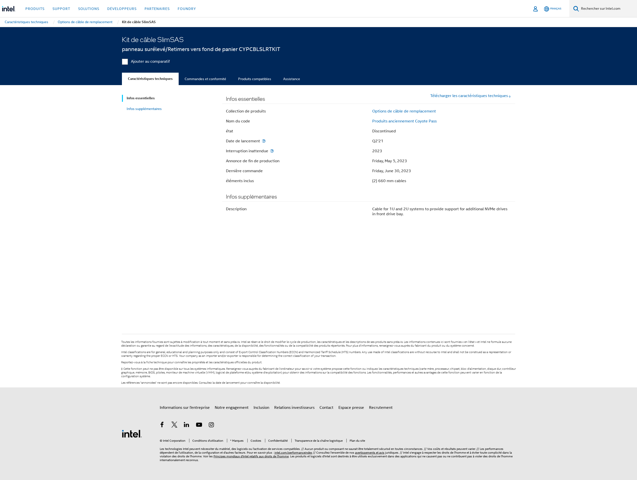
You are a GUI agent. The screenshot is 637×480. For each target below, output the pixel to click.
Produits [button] (35, 8)
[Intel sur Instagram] (211, 425)
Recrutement (381, 407)
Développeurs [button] (122, 8)
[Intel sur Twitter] (174, 425)
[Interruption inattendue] (272, 151)
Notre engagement (232, 407)
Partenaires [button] (157, 8)
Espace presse (351, 407)
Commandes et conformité (205, 79)
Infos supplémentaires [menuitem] (144, 109)
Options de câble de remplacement (404, 111)
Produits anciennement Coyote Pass (404, 121)
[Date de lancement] (263, 141)
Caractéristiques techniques (150, 78)
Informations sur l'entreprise (185, 407)
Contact (326, 407)
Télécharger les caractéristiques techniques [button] (469, 95)
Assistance (291, 79)
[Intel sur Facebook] (162, 425)
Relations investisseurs (294, 407)
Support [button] (61, 8)
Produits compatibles (254, 79)
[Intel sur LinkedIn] (186, 425)
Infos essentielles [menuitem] (141, 98)
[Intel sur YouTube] (199, 425)
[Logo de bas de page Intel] (132, 433)
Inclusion (261, 407)
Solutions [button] (88, 8)
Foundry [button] (187, 8)
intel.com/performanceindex (293, 452)
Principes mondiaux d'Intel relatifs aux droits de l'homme (251, 456)
